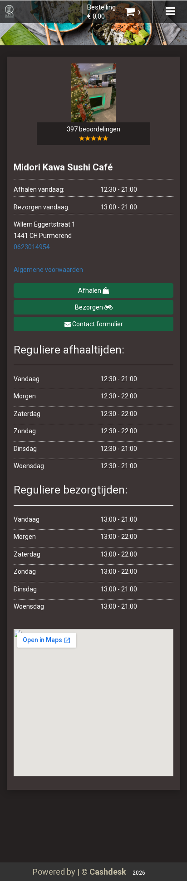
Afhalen (90, 290)
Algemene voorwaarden (48, 269)
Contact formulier (97, 324)
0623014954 (32, 247)
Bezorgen (89, 307)
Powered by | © (79, 871)
